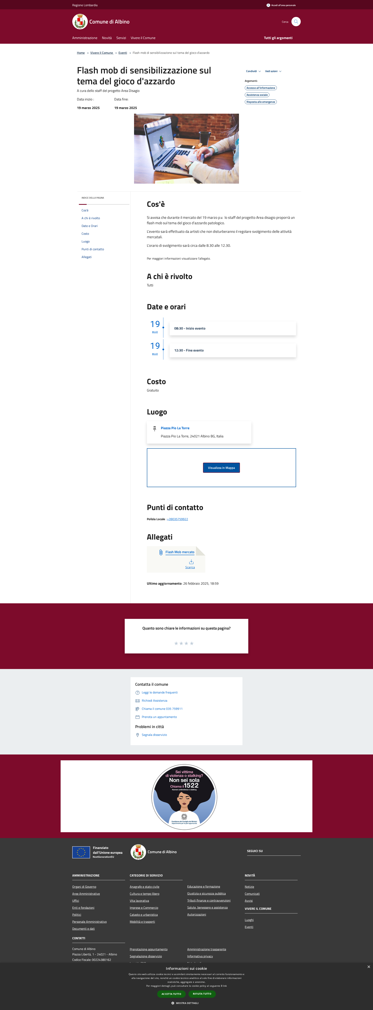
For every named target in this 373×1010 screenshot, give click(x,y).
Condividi (251, 71)
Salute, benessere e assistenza (207, 907)
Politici (76, 914)
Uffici (75, 900)
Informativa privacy (200, 956)
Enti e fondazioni (83, 907)
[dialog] (186, 986)
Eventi (123, 52)
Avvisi (249, 900)
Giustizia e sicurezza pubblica (206, 893)
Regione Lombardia (85, 5)
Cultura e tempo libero (144, 893)
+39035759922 (177, 519)
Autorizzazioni (196, 914)
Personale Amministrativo (89, 921)
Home (81, 52)
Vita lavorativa (139, 900)
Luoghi (249, 920)
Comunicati (252, 893)
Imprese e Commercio (144, 907)
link (225, 985)
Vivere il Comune (102, 52)
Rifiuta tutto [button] (202, 993)
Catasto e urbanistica (144, 914)
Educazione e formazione (203, 886)
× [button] (368, 967)
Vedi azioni (271, 71)
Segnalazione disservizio (146, 956)
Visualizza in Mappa (221, 467)
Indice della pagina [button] (93, 198)
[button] (186, 1003)
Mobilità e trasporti (142, 921)
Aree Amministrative (86, 893)
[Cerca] (296, 21)
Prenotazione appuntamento (148, 949)
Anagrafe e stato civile (144, 886)
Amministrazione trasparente (206, 949)
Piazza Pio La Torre (175, 428)
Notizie (249, 886)
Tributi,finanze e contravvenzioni (209, 900)
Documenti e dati (83, 928)
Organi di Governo (84, 886)
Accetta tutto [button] (171, 994)
